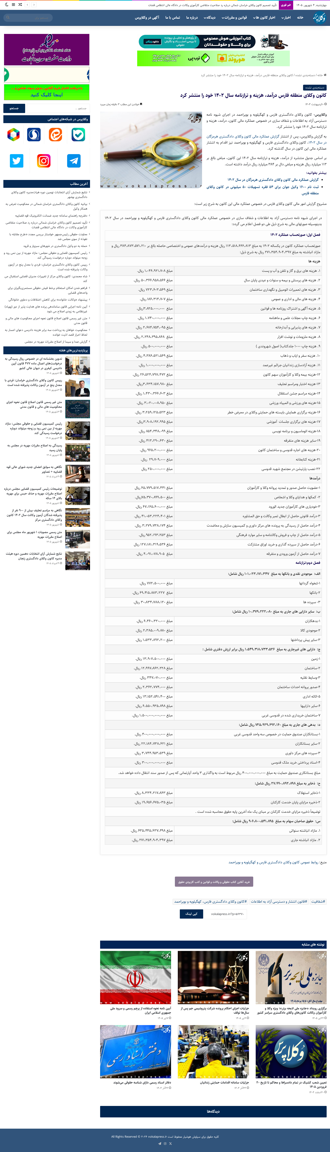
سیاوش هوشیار (191, 1136)
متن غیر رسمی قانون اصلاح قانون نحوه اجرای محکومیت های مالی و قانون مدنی (46, 321)
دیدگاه (211, 17)
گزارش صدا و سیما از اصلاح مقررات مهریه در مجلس (56, 341)
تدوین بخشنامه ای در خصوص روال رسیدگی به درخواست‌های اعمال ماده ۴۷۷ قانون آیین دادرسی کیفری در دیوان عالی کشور (33, 363)
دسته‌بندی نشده (305, 75)
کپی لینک (191, 913)
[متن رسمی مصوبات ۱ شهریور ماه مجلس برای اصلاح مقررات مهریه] (77, 539)
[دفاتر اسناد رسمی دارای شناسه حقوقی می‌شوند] (135, 1051)
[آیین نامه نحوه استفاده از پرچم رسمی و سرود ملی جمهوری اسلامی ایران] (135, 977)
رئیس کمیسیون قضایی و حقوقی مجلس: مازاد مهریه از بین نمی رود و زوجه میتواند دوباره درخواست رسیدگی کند (45, 255)
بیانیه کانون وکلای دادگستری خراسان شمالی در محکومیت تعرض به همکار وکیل (46, 206)
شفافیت (317, 901)
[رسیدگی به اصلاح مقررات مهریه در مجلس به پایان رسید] (77, 452)
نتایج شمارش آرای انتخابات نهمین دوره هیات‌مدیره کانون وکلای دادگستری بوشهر (49, 194)
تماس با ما (172, 17)
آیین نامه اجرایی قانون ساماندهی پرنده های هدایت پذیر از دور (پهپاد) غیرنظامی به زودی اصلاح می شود (46, 309)
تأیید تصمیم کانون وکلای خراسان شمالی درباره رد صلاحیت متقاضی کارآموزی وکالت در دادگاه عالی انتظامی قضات (46, 225)
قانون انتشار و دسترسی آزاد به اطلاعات (278, 901)
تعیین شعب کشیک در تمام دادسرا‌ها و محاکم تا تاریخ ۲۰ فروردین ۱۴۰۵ (291, 1084)
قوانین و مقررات (235, 17)
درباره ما (192, 17)
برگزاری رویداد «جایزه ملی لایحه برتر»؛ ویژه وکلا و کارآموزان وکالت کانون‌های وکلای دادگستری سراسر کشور (292, 1010)
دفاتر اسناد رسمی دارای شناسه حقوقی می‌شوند (142, 1082)
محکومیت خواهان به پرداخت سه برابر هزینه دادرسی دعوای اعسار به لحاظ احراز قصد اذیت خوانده (46, 332)
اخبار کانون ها (265, 17)
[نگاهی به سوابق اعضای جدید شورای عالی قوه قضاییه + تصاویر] (77, 474)
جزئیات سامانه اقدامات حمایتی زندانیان (224, 1082)
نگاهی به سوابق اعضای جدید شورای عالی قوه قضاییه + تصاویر (34, 469)
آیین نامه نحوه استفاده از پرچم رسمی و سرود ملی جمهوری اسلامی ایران (140, 1010)
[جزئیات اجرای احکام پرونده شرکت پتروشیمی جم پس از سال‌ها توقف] (213, 977)
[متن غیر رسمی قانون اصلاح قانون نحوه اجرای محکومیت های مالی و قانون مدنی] (77, 409)
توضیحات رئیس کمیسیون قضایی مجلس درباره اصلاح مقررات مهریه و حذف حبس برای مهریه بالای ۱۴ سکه (33, 493)
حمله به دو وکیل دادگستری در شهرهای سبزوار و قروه (247, 5)
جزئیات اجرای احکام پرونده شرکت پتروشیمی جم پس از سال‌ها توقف (215, 1010)
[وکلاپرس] (320, 17)
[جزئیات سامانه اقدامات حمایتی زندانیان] (213, 1051)
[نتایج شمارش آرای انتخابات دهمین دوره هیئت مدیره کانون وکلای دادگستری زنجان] (77, 561)
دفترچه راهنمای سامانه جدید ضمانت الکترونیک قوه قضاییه (51, 215)
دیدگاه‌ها (213, 1111)
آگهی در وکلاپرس (147, 17)
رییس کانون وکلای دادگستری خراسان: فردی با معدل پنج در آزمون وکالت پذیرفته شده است (47, 267)
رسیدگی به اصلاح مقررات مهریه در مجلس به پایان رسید (34, 448)
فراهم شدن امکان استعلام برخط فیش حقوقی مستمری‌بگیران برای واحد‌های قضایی (47, 290)
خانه (300, 17)
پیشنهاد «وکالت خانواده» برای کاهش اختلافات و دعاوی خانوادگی (48, 299)
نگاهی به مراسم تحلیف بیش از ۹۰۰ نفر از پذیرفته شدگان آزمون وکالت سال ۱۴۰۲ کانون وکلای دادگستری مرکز (34, 515)
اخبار (287, 17)
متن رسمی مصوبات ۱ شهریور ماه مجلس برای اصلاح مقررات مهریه (34, 534)
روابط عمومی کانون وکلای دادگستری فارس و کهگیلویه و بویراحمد (274, 862)
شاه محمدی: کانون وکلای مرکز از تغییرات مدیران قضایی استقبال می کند (45, 279)
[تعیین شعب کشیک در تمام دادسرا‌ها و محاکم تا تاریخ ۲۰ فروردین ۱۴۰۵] (291, 1051)
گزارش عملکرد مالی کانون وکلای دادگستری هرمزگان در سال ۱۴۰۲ (273, 180)
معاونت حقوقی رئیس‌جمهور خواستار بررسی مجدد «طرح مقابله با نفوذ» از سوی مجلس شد (48, 236)
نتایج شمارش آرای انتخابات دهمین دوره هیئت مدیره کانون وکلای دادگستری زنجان (34, 556)
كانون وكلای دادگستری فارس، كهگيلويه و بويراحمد (209, 901)
